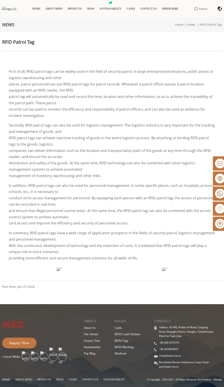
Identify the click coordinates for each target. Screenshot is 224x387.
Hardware (121, 353)
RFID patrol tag (211, 25)
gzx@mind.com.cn (168, 366)
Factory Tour (92, 340)
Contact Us (148, 8)
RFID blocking (124, 347)
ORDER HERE (170, 8)
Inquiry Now (19, 343)
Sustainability (110, 8)
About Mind (54, 8)
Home (36, 8)
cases (73, 379)
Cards (118, 328)
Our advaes (91, 334)
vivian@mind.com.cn (170, 355)
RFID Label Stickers (127, 334)
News (90, 8)
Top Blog (89, 353)
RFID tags (121, 340)
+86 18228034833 (168, 349)
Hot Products (204, 379)
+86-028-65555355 (169, 342)
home (6, 379)
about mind (23, 379)
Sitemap (218, 379)
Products (75, 8)
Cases (131, 8)
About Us (90, 328)
